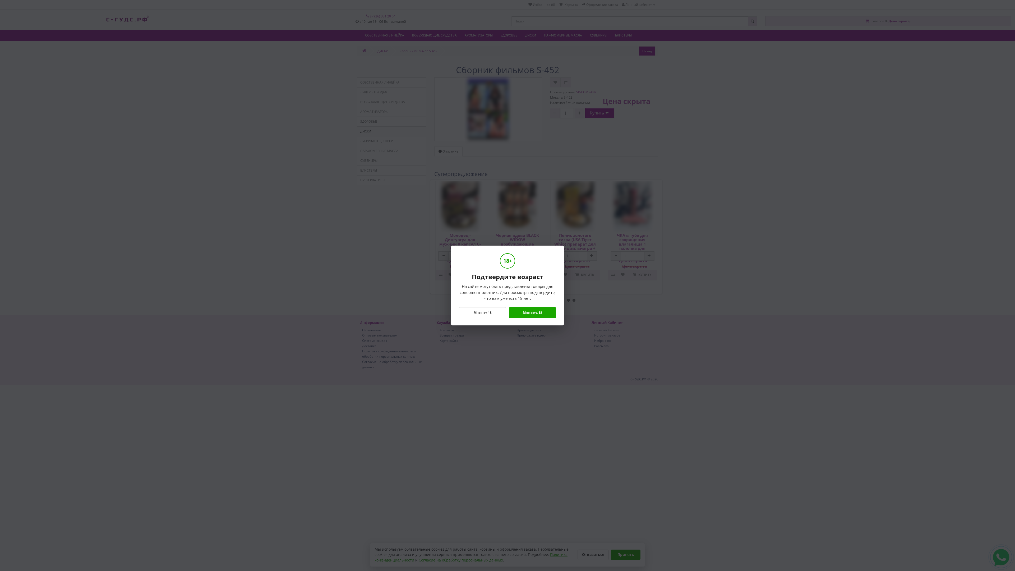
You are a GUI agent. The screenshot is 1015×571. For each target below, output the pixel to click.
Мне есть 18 (532, 312)
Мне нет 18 (483, 312)
